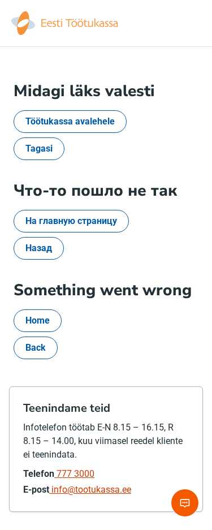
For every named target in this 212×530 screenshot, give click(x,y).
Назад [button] (38, 248)
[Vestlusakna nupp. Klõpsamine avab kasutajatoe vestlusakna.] (184, 502)
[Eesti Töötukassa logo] (65, 23)
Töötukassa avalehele (70, 121)
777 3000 (74, 473)
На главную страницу (71, 221)
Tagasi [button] (39, 148)
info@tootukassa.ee (90, 489)
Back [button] (35, 347)
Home (37, 320)
